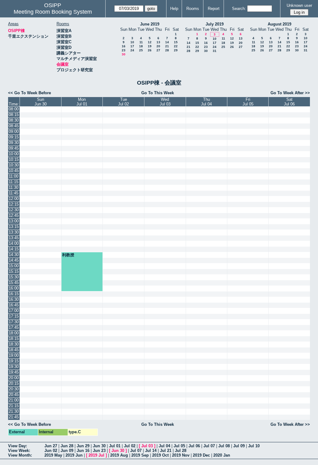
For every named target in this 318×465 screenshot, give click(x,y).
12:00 (14, 198)
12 (150, 42)
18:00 (14, 333)
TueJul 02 (123, 101)
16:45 (14, 305)
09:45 (14, 148)
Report (214, 8)
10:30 (14, 165)
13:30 (14, 232)
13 (158, 42)
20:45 (14, 394)
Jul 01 (114, 446)
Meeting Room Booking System (53, 12)
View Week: (19, 450)
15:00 (14, 265)
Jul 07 (209, 446)
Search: (239, 8)
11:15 (13, 181)
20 (158, 46)
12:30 (14, 209)
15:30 (14, 277)
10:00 (14, 153)
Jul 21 (165, 450)
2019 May (53, 455)
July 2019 (215, 24)
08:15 (14, 114)
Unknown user (299, 5)
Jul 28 (180, 450)
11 (141, 42)
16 (123, 46)
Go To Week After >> (290, 93)
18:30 (14, 344)
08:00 (14, 109)
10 (132, 42)
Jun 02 (50, 450)
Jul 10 (254, 446)
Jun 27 (50, 446)
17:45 (14, 327)
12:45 (14, 215)
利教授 (68, 255)
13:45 (14, 237)
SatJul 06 (289, 101)
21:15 (14, 405)
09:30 (14, 142)
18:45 (14, 349)
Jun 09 (67, 450)
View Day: (17, 446)
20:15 (14, 383)
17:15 (14, 316)
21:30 (14, 411)
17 (132, 46)
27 (158, 50)
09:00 (14, 131)
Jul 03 (147, 446)
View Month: (20, 455)
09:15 (14, 137)
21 (167, 46)
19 (150, 46)
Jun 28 (67, 446)
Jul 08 (224, 446)
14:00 (14, 243)
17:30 (14, 321)
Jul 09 (239, 446)
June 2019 (149, 24)
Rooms (192, 8)
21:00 (14, 400)
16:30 (14, 299)
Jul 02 (129, 446)
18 (141, 46)
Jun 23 (99, 450)
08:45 (14, 125)
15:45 (14, 282)
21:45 (14, 417)
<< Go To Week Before (29, 93)
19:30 (14, 366)
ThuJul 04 (206, 101)
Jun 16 (83, 450)
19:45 (14, 372)
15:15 (14, 271)
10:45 (14, 170)
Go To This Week (157, 93)
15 (176, 42)
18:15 (14, 338)
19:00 (14, 355)
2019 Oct (160, 455)
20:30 (14, 389)
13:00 (14, 221)
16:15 (14, 293)
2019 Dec (201, 455)
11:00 (13, 176)
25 (141, 50)
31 (214, 51)
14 (167, 42)
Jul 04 (164, 446)
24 (132, 50)
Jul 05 (179, 446)
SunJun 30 (40, 101)
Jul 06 (194, 446)
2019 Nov (180, 455)
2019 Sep (140, 455)
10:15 (14, 159)
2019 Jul (96, 455)
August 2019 (279, 24)
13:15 (14, 226)
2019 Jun (74, 455)
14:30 (14, 254)
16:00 (14, 288)
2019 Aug (119, 455)
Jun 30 (99, 446)
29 (176, 50)
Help (174, 8)
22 (176, 46)
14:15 (14, 249)
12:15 (14, 204)
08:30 (14, 120)
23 (123, 50)
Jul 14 (151, 450)
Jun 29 (83, 446)
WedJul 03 (165, 101)
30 (123, 54)
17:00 (14, 310)
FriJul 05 (248, 101)
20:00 (14, 377)
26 (150, 50)
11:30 (13, 187)
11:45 (13, 193)
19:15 (14, 361)
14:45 (14, 260)
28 (167, 50)
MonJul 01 (81, 101)
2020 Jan (221, 455)
